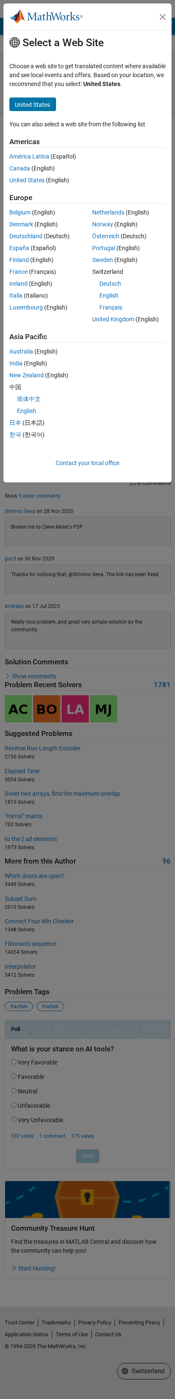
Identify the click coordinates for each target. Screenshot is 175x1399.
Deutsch (110, 283)
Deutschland (25, 236)
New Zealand (26, 375)
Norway (102, 224)
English (109, 295)
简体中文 (29, 399)
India (16, 363)
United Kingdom (113, 319)
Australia (21, 351)
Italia (16, 295)
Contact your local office (87, 463)
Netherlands (108, 212)
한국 (15, 434)
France (18, 271)
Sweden (102, 259)
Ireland (18, 283)
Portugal (103, 248)
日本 (15, 422)
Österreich (105, 236)
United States (27, 180)
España (19, 248)
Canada (19, 168)
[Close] (163, 17)
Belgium (20, 212)
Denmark (21, 224)
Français (110, 307)
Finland (19, 259)
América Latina (29, 156)
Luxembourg (26, 307)
